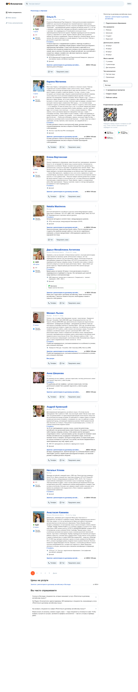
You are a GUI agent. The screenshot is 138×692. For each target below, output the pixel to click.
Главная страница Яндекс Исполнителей (14, 3)
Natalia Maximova (56, 206)
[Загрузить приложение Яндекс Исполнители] (118, 114)
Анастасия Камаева (57, 512)
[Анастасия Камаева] (38, 516)
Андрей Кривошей (57, 406)
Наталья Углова (55, 470)
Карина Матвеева (56, 81)
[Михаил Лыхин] (38, 317)
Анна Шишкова (55, 373)
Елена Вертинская (57, 157)
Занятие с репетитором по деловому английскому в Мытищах (51, 584)
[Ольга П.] (38, 21)
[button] (50, 72)
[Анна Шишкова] (38, 377)
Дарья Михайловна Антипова (63, 249)
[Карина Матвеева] (38, 86)
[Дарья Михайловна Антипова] (38, 254)
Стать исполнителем (15, 23)
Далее (55, 573)
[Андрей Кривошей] (38, 411)
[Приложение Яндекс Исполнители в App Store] (109, 133)
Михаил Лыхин (55, 313)
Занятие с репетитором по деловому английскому (64, 65)
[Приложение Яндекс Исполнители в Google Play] (123, 133)
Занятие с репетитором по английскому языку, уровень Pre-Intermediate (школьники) (63, 351)
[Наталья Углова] (38, 474)
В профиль (50, 42)
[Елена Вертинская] (38, 161)
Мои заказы (12, 17)
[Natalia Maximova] (38, 210)
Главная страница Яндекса (7, 3)
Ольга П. (51, 17)
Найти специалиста (14, 12)
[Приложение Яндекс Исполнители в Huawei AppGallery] (109, 138)
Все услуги (50, 358)
